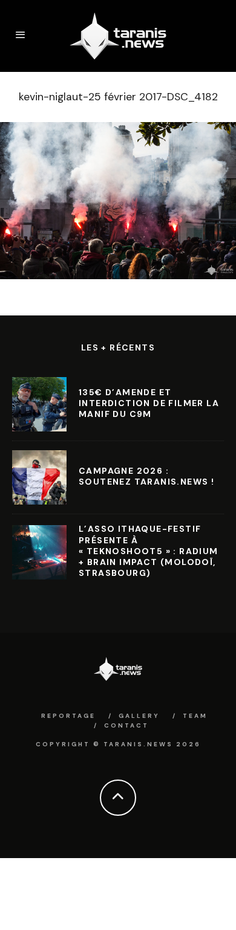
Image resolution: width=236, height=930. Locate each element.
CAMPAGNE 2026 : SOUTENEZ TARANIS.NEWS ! (146, 476)
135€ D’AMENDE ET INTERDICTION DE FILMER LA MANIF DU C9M (149, 403)
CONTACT (126, 725)
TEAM (195, 716)
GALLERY (139, 716)
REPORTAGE (68, 716)
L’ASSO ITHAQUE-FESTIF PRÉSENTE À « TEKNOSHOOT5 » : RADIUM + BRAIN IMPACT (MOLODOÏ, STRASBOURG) (148, 550)
